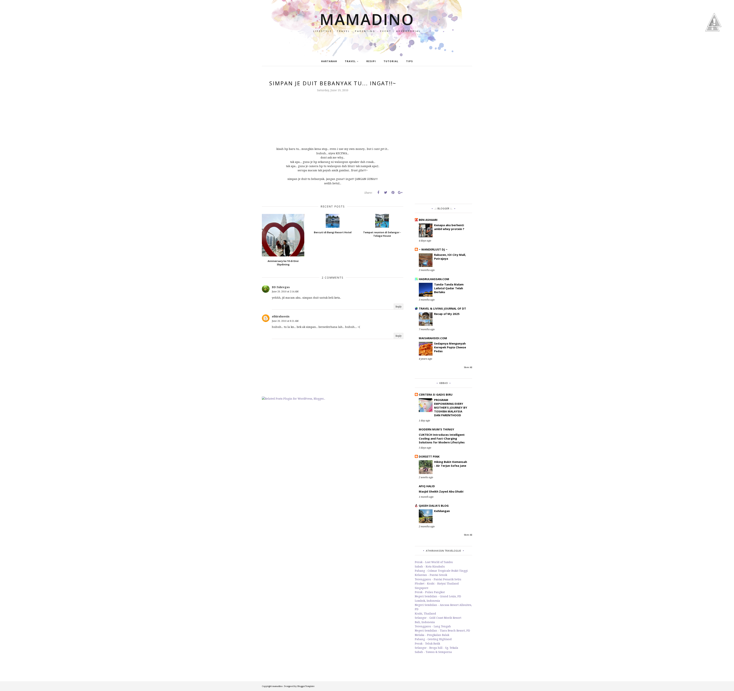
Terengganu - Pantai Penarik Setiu (438, 579)
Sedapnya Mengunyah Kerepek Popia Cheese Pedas (450, 347)
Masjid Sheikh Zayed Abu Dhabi (441, 491)
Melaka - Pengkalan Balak (432, 635)
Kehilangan (442, 511)
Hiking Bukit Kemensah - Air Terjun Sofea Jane (450, 463)
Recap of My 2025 (447, 314)
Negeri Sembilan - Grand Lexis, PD (438, 596)
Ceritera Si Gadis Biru (435, 394)
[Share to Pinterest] (393, 192)
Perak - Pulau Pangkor (430, 592)
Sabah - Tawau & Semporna (433, 652)
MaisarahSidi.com (433, 338)
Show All (468, 367)
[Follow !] (712, 42)
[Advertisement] (443, 137)
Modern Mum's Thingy (436, 429)
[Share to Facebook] (378, 192)
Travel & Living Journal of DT (442, 308)
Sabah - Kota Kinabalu (430, 566)
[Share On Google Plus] (400, 192)
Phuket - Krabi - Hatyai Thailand (437, 583)
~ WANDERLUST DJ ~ (433, 249)
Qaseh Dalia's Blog (434, 505)
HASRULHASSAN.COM (434, 279)
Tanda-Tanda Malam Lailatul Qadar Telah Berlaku (449, 288)
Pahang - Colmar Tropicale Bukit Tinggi (441, 570)
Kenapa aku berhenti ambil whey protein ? (449, 227)
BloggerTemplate (306, 686)
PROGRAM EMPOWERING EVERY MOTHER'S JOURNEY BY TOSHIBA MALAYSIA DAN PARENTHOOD (450, 407)
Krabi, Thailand (425, 613)
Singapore (421, 588)
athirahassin (280, 316)
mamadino (367, 19)
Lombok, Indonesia (427, 600)
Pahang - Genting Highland (433, 639)
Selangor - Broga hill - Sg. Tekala (436, 648)
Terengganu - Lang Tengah (433, 626)
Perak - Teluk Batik (427, 643)
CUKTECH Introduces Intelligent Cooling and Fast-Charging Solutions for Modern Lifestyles (442, 438)
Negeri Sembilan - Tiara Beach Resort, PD (442, 630)
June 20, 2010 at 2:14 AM (285, 291)
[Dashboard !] (714, 38)
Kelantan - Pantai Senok (431, 575)
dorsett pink (429, 456)
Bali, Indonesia (425, 622)
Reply (398, 306)
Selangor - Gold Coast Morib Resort (438, 617)
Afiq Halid (427, 486)
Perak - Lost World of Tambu (434, 562)
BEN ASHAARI (428, 220)
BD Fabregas (281, 287)
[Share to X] (385, 192)
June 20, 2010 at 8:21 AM (285, 321)
